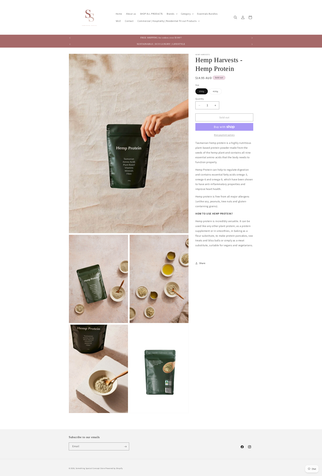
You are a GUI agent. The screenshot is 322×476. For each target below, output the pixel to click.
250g (203, 92)
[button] (172, 13)
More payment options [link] (224, 135)
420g (217, 92)
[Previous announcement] (70, 38)
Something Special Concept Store (90, 468)
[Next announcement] (252, 38)
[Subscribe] (125, 447)
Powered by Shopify (114, 468)
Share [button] (202, 263)
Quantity (199, 98)
